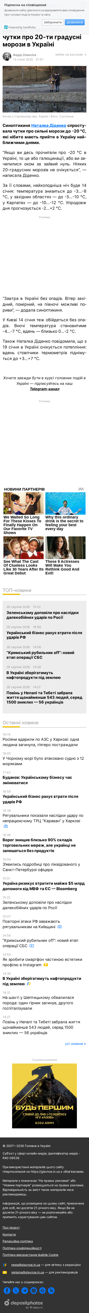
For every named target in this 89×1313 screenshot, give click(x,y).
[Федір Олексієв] (7, 59)
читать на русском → (70, 54)
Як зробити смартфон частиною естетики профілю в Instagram (42, 960)
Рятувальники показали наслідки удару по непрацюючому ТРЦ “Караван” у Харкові (43, 816)
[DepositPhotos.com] (23, 1304)
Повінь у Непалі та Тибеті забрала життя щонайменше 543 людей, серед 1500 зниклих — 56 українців (41, 1025)
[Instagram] (33, 1290)
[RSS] (51, 1290)
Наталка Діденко (49, 125)
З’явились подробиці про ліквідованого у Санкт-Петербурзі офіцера (41, 864)
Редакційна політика (18, 1241)
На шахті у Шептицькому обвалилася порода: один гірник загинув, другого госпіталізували (38, 1001)
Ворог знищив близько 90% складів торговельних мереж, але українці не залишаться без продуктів (39, 843)
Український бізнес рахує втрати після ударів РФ (40, 797)
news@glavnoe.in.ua (25, 1265)
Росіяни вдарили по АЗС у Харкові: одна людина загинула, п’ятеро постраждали (41, 739)
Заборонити (53, 22)
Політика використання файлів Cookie (30, 1255)
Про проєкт (11, 1227)
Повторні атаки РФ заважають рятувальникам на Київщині (31, 922)
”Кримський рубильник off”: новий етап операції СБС (40, 941)
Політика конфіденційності (22, 1248)
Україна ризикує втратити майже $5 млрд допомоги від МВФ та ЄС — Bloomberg (44, 883)
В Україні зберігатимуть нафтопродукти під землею (42, 979)
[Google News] (42, 1290)
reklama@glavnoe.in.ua (27, 1272)
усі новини (74, 1043)
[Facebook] (7, 1290)
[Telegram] (24, 1290)
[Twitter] (16, 1290)
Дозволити (75, 22)
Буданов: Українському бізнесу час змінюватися (37, 778)
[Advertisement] (44, 255)
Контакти (9, 1234)
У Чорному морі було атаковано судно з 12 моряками (43, 759)
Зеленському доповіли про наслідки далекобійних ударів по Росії (37, 903)
